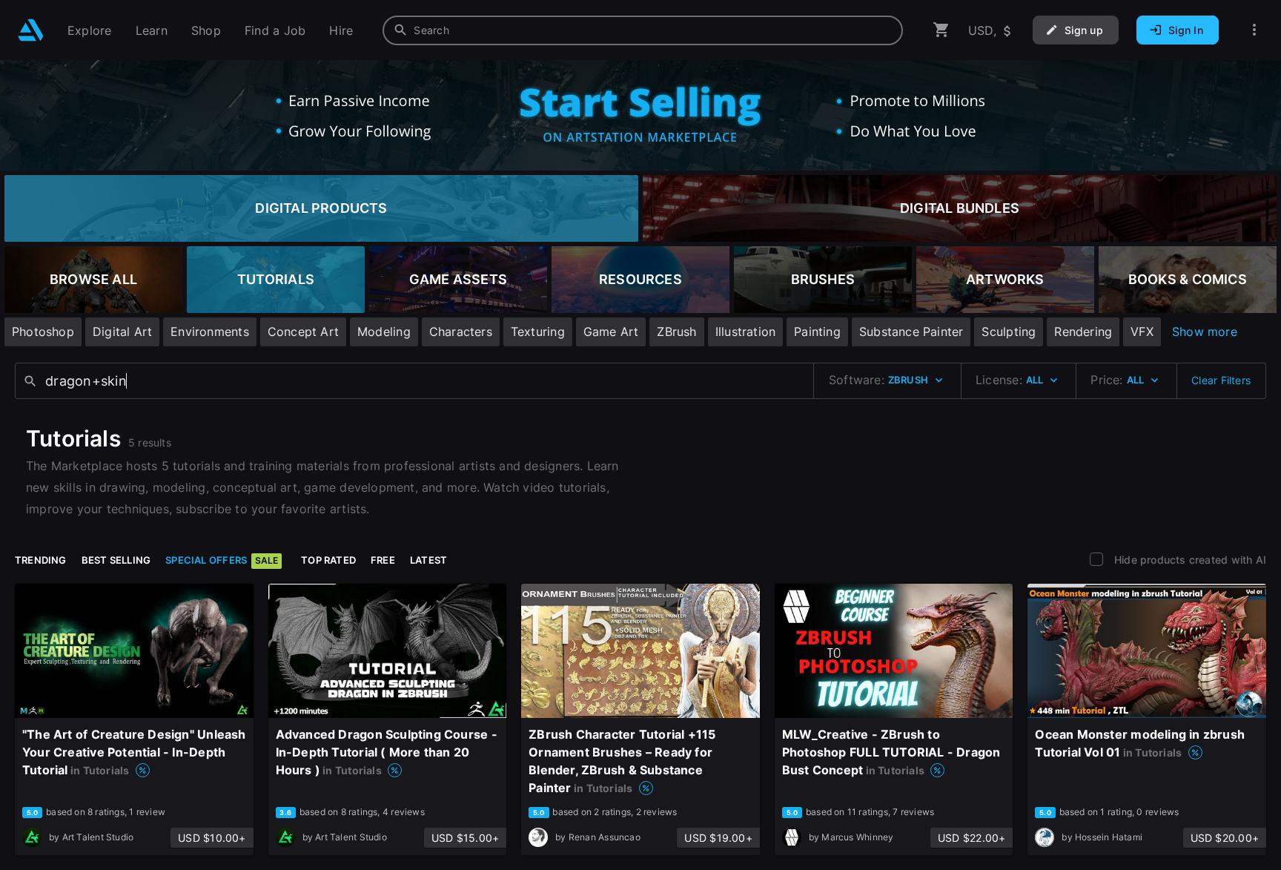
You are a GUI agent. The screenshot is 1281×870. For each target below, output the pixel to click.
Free (383, 560)
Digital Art (122, 331)
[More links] (1254, 30)
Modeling (384, 331)
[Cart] (941, 30)
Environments (210, 331)
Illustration (745, 331)
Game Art (611, 331)
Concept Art (303, 331)
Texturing (538, 331)
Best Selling (116, 560)
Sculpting (1009, 331)
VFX (1142, 331)
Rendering (1083, 331)
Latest (428, 560)
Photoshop (43, 331)
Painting (817, 331)
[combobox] (643, 30)
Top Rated (328, 560)
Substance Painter (911, 331)
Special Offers (221, 560)
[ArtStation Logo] (31, 30)
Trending (41, 560)
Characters (460, 331)
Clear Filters (1221, 380)
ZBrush (676, 331)
